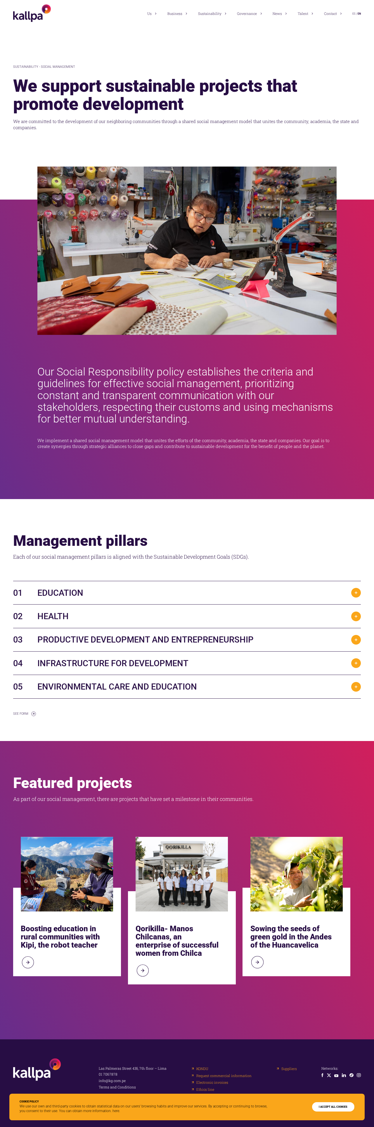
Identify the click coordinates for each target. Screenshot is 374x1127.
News (277, 13)
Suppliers (289, 1069)
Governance (247, 13)
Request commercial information (224, 1076)
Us (149, 13)
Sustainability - (27, 66)
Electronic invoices (212, 1083)
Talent (303, 13)
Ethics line (205, 1090)
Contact (330, 13)
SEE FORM (20, 714)
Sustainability (209, 13)
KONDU (202, 1069)
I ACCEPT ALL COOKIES (333, 1106)
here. (116, 1111)
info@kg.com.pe (112, 1081)
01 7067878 (108, 1074)
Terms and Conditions (117, 1087)
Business (174, 13)
